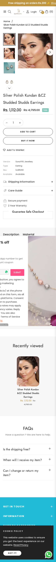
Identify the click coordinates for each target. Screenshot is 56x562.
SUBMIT (17, 272)
